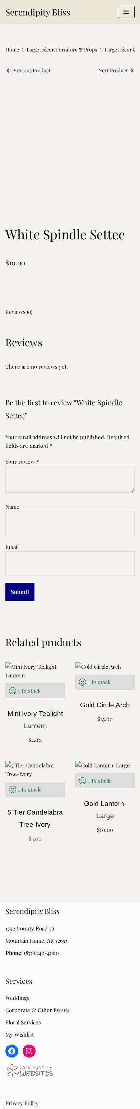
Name (12, 506)
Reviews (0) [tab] (18, 311)
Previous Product (31, 70)
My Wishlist (19, 1034)
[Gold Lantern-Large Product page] (105, 803)
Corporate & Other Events (37, 1010)
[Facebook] (11, 1051)
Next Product (113, 70)
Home (12, 49)
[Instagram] (29, 1051)
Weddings (17, 997)
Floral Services (23, 1022)
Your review (22, 461)
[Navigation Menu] (126, 12)
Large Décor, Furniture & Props (62, 49)
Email (12, 546)
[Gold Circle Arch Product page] (105, 704)
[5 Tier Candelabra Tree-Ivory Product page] (35, 803)
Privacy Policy (22, 1103)
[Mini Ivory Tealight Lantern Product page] (35, 704)
